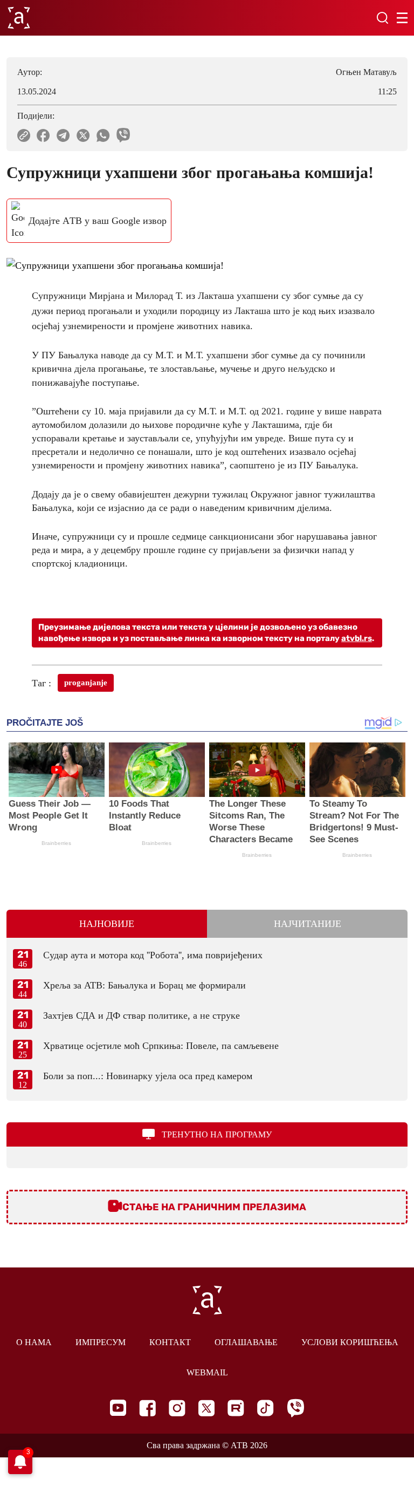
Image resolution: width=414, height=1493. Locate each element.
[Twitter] (206, 1408)
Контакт (170, 1342)
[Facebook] (147, 1408)
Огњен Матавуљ (366, 72)
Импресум (100, 1342)
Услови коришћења (349, 1342)
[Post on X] (83, 135)
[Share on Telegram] (63, 135)
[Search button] (382, 17)
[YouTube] (118, 1408)
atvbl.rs (356, 638)
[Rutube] (235, 1408)
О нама (34, 1342)
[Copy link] (23, 135)
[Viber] (295, 1408)
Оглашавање (246, 1342)
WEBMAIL (207, 1372)
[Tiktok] (265, 1408)
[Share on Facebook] (43, 135)
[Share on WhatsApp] (103, 135)
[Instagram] (177, 1408)
